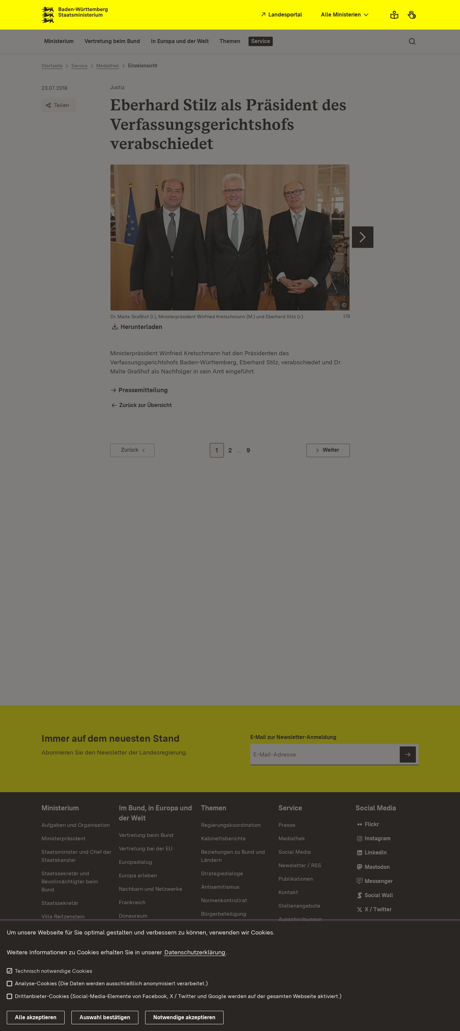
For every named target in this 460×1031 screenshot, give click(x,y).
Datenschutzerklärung (194, 952)
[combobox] (345, 15)
